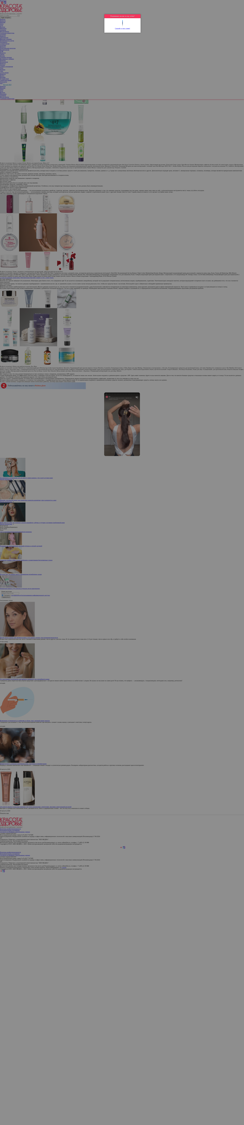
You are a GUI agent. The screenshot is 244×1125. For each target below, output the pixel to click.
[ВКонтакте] (122, 24)
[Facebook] (122, 22)
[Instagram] (122, 25)
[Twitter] (122, 21)
